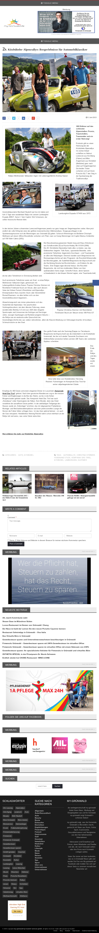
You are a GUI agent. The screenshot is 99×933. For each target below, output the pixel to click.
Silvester (6, 888)
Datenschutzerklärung (89, 930)
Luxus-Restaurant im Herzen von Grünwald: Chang (25, 625)
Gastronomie (40, 834)
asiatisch (18, 812)
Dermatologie (21, 824)
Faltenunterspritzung (19, 828)
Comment (12, 517)
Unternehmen (41, 867)
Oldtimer (82, 460)
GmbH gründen (9, 852)
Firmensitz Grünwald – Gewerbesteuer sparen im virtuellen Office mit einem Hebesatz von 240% (45, 647)
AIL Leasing (8, 808)
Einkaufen (39, 822)
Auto (20, 455)
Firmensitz (7, 836)
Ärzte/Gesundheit (43, 813)
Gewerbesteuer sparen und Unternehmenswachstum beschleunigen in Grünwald (39, 640)
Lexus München (19, 868)
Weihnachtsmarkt (10, 896)
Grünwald (7, 856)
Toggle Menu (50, 3)
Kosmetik (7, 860)
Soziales (38, 858)
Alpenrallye (69, 455)
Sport (37, 862)
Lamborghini (71, 460)
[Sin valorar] (21, 916)
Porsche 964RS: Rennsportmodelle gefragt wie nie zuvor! (81, 497)
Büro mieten (22, 820)
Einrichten (39, 825)
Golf (37, 837)
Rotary (13, 884)
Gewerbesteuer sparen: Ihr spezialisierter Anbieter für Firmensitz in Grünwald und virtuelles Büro (46, 651)
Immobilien (40, 841)
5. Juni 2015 (91, 117)
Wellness (23, 896)
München (14, 872)
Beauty (6, 816)
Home (55, 930)
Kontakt (67, 930)
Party (5, 876)
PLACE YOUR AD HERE (87, 551)
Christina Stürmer (86, 455)
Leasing (19, 864)
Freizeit (38, 832)
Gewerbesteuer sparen (12, 848)
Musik (5, 872)
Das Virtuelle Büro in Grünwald (16, 636)
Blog (61, 930)
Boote (37, 820)
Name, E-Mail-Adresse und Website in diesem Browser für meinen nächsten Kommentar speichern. (48, 540)
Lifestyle (39, 848)
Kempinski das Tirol (81, 458)
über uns (39, 865)
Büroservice (8, 824)
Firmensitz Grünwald (11, 840)
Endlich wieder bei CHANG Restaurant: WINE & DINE (26, 658)
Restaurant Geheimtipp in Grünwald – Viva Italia (24, 632)
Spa (21, 888)
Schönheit (24, 884)
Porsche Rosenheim (18, 876)
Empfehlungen (41, 827)
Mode (37, 851)
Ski (15, 888)
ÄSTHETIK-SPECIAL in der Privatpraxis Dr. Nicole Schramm (28, 654)
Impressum (76, 930)
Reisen (38, 855)
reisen (5, 884)
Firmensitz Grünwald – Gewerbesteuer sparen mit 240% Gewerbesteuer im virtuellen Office (43, 643)
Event (5, 828)
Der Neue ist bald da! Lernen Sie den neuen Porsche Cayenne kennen (34, 629)
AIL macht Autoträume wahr (14, 618)
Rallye (22, 880)
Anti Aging (7, 812)
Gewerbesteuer (9, 844)
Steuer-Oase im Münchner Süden (17, 621)
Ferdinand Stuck (62, 458)
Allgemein (39, 811)
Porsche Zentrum (10, 880)
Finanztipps (40, 830)
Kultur (16, 860)
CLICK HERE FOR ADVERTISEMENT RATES (66, 34)
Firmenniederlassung (11, 832)
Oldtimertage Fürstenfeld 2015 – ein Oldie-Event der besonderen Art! (15, 498)
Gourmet (21, 852)
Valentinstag (8, 892)
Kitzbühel (29, 455)
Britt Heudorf (17, 816)
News (37, 853)
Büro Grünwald (9, 820)
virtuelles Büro (21, 892)
